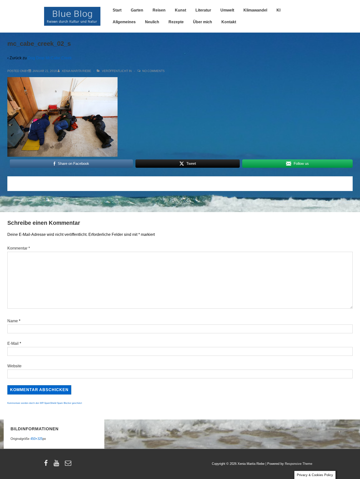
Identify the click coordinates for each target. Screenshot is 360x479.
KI (278, 10)
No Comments (153, 71)
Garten (137, 10)
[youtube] (57, 465)
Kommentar (18, 248)
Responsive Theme (298, 464)
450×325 (36, 439)
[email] (68, 465)
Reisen (159, 10)
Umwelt (227, 10)
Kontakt (228, 22)
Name (12, 321)
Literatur (203, 10)
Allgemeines (124, 22)
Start (117, 10)
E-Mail (13, 343)
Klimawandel (255, 10)
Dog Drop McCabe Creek (50, 58)
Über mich (202, 22)
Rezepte (176, 22)
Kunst (180, 10)
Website (14, 366)
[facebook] (47, 465)
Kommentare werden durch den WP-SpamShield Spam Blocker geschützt (44, 403)
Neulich (152, 22)
